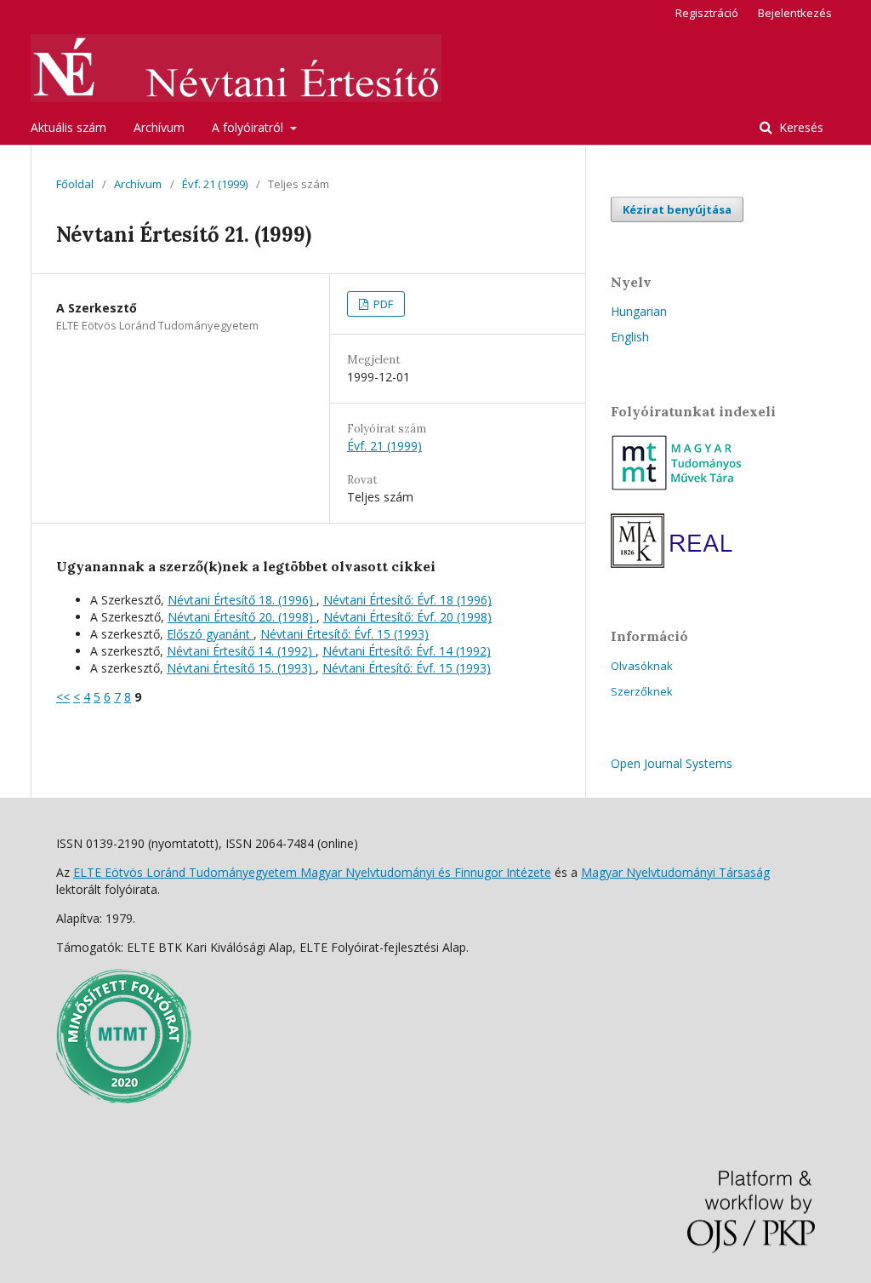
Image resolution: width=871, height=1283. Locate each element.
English (630, 337)
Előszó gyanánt (210, 634)
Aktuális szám (68, 127)
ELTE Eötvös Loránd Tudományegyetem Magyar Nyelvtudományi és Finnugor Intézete (312, 872)
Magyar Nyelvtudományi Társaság (675, 872)
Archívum (159, 127)
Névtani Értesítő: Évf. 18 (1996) (407, 600)
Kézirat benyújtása (677, 209)
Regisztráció (706, 12)
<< (63, 697)
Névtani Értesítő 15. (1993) (241, 668)
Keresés (799, 127)
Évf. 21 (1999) (215, 184)
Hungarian (639, 311)
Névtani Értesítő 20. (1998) (242, 617)
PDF (382, 304)
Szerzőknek (642, 691)
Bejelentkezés (795, 12)
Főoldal (75, 184)
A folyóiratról (249, 127)
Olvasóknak (642, 665)
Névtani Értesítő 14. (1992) (241, 651)
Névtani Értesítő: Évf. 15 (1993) (344, 634)
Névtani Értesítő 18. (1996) (242, 600)
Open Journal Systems (671, 763)
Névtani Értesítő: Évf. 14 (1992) (406, 651)
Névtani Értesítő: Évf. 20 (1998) (407, 617)
